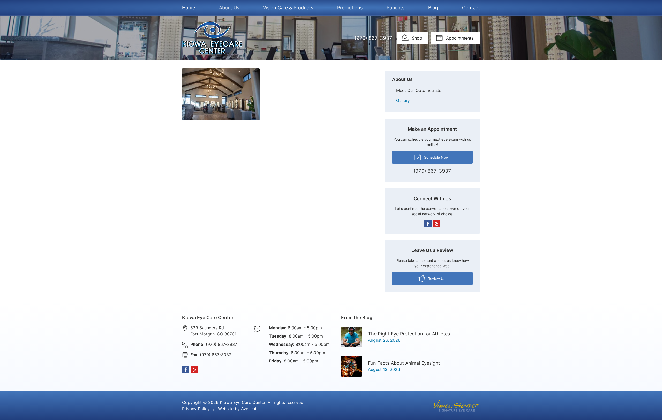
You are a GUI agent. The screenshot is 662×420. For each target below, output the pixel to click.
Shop (416, 38)
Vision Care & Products (288, 7)
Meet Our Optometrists (418, 90)
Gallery (403, 100)
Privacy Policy (196, 408)
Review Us (436, 278)
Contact (471, 7)
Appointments (459, 38)
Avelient (249, 408)
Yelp (436, 223)
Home (188, 7)
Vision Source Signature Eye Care (456, 406)
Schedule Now (436, 157)
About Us (229, 7)
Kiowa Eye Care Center (242, 402)
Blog (433, 7)
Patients (395, 7)
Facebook (428, 223)
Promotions (350, 7)
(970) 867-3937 (373, 38)
